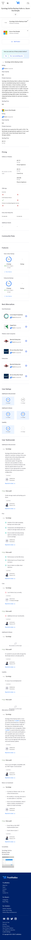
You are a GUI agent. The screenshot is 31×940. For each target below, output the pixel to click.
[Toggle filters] (3, 3)
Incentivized (8, 475)
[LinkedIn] (15, 919)
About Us (5, 885)
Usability (4, 422)
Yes (6, 56)
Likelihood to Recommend (8, 393)
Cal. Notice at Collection (9, 930)
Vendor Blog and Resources (10, 912)
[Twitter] (11, 919)
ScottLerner (12, 503)
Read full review (9, 483)
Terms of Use (6, 922)
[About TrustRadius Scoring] (3, 68)
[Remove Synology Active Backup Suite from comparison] (27, 20)
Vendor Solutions (7, 908)
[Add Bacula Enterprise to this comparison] (26, 341)
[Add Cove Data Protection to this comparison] (26, 316)
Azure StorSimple (14, 31)
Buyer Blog (5, 901)
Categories (5, 900)
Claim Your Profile (7, 910)
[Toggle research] (8, 3)
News (4, 891)
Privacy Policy (6, 926)
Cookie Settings (6, 932)
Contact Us (5, 893)
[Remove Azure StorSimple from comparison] (27, 30)
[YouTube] (4, 919)
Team (4, 887)
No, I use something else (16, 56)
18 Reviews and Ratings (14, 23)
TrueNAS (17, 720)
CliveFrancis (12, 598)
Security (5, 924)
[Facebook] (8, 919)
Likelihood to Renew (7, 408)
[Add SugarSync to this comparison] (26, 327)
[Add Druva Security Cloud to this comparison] (26, 351)
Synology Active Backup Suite (18, 21)
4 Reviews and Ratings (14, 33)
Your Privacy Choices (8, 928)
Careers (5, 889)
